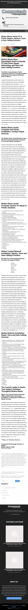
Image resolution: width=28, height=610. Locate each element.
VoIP (15, 315)
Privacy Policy (5, 492)
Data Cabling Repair (10, 456)
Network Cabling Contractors (7, 458)
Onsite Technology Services (13, 465)
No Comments (12, 43)
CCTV (7, 366)
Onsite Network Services (20, 463)
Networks (3, 462)
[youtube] (9, 6)
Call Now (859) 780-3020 (14, 598)
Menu (2, 30)
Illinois (19, 84)
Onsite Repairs (4, 465)
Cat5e (16, 311)
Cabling (13, 453)
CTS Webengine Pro (16, 608)
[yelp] (12, 6)
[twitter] (6, 6)
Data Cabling (18, 454)
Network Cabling (20, 457)
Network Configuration (17, 459)
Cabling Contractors (19, 453)
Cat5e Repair (7, 454)
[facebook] (4, 6)
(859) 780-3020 (5, 124)
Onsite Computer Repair (22, 462)
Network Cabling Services (6, 459)
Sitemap (4, 497)
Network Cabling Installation (19, 458)
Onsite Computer (12, 462)
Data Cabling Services (19, 456)
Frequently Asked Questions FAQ (9, 487)
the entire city (11, 408)
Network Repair (9, 461)
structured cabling (10, 108)
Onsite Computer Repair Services (8, 463)
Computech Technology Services (15, 605)
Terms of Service (6, 495)
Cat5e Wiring (12, 454)
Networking (23, 461)
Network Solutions (17, 461)
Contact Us (5, 490)
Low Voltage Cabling (8, 457)
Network (15, 457)
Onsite (7, 462)
